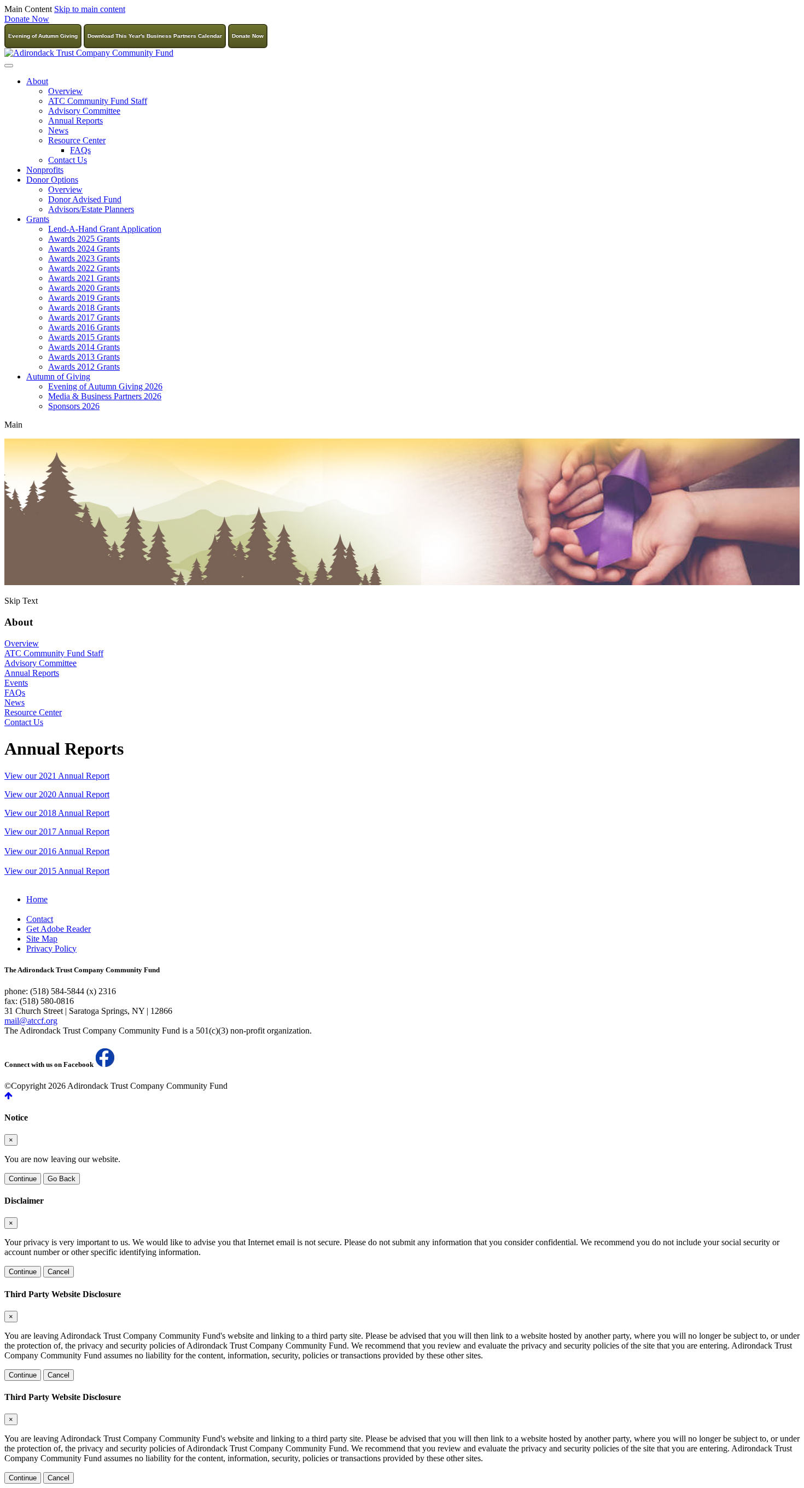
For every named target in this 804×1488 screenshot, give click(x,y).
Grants (37, 219)
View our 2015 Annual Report (56, 871)
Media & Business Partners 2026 (104, 396)
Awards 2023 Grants (84, 258)
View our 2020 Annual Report (56, 794)
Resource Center (77, 140)
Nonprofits (44, 169)
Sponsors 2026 (74, 406)
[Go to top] (402, 1096)
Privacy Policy (51, 948)
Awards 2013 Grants (84, 356)
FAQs (80, 150)
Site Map (41, 938)
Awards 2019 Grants (84, 297)
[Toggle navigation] (8, 65)
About (37, 81)
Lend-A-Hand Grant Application (104, 229)
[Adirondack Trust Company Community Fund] (88, 52)
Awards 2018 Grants (84, 307)
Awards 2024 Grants (84, 248)
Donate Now (26, 19)
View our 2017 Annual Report (56, 831)
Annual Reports (75, 120)
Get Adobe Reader (58, 928)
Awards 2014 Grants (84, 347)
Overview (65, 91)
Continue (23, 1179)
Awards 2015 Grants (84, 337)
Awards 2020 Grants (84, 288)
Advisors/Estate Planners (91, 209)
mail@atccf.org (30, 1020)
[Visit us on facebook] (105, 1064)
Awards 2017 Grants (84, 317)
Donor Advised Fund (84, 199)
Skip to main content (89, 9)
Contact (39, 919)
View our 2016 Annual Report (56, 851)
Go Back (61, 1179)
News (58, 130)
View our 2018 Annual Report (56, 813)
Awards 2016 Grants (84, 327)
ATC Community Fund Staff (97, 101)
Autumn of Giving (58, 376)
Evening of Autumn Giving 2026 (105, 386)
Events (16, 682)
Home (37, 899)
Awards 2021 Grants (84, 278)
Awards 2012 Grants (84, 366)
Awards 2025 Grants (84, 238)
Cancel (58, 1272)
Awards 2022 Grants (84, 268)
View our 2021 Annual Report (56, 775)
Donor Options (52, 179)
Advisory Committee (84, 110)
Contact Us (67, 160)
